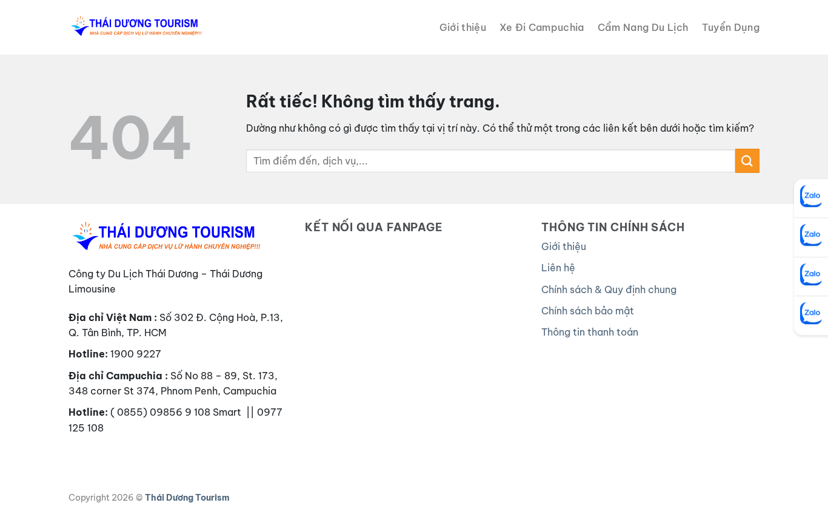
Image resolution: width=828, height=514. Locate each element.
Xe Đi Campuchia (541, 27)
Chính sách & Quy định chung (608, 289)
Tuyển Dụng (731, 27)
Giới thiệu (462, 27)
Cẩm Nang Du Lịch (643, 27)
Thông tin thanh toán (589, 332)
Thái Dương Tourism (187, 497)
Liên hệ (558, 268)
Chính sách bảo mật (587, 311)
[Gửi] (747, 160)
